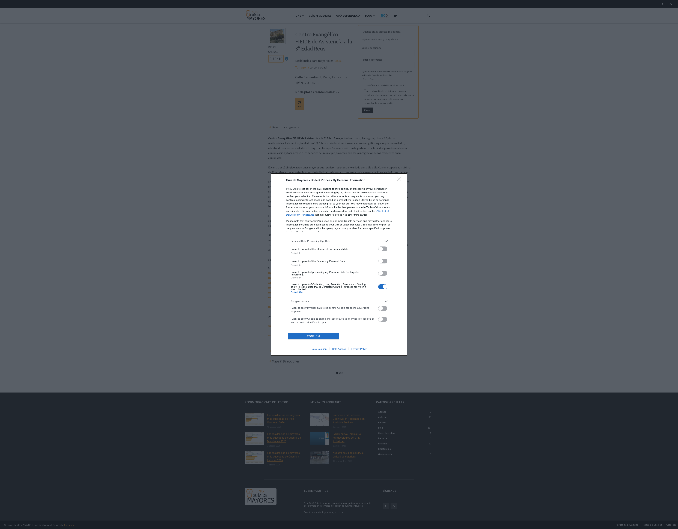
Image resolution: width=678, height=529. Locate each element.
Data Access (339, 348)
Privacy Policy (359, 348)
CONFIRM (313, 336)
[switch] (382, 248)
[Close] (400, 180)
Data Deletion (319, 348)
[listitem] (339, 241)
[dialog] (339, 265)
